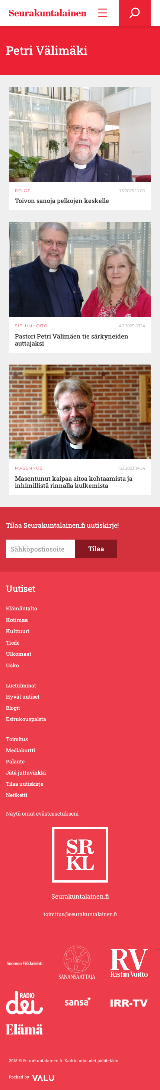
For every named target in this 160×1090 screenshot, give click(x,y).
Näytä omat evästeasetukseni (42, 813)
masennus (29, 468)
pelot (22, 190)
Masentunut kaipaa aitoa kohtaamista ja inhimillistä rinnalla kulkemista (73, 482)
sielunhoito (31, 325)
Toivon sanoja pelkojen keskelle (62, 200)
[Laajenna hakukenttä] (135, 13)
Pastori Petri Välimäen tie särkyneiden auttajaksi (71, 340)
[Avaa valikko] (102, 13)
